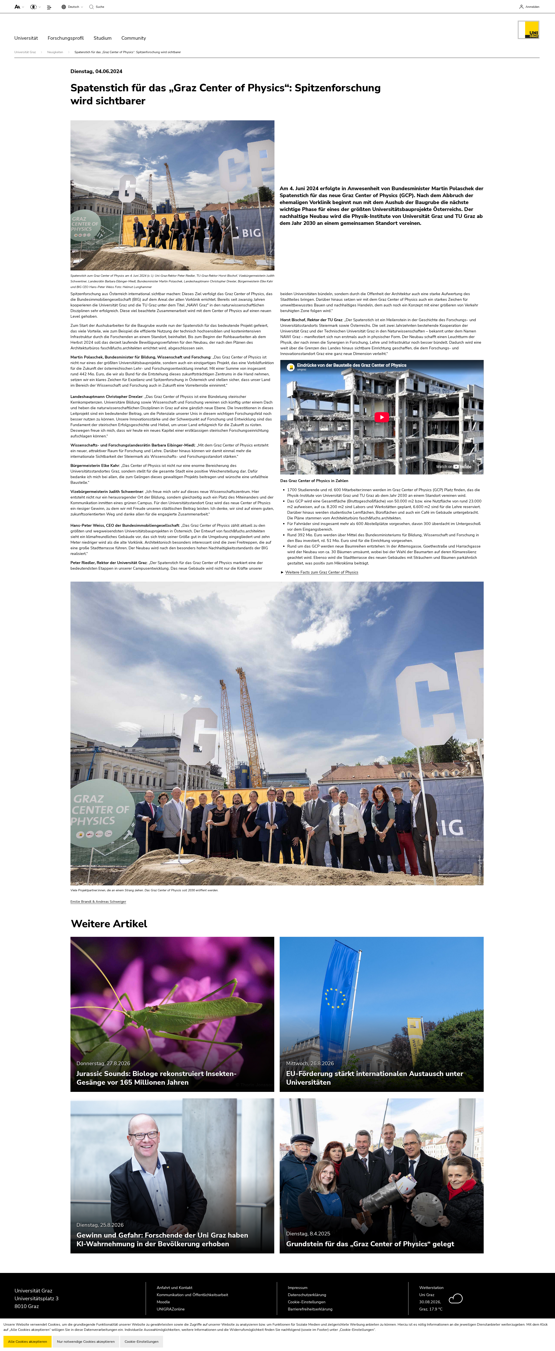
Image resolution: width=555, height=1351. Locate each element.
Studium (103, 38)
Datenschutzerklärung (307, 1294)
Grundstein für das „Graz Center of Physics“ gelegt (370, 1244)
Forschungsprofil (66, 38)
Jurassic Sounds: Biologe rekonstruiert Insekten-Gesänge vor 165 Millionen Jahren (157, 1078)
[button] (18, 6)
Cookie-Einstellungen (306, 1302)
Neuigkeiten (55, 52)
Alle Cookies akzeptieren (27, 1341)
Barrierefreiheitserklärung (310, 1309)
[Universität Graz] (528, 31)
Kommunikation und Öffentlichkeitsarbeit (192, 1294)
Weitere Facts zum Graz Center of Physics (321, 572)
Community (133, 38)
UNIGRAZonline (171, 1309)
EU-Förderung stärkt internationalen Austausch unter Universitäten (374, 1078)
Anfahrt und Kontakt (174, 1287)
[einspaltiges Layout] (50, 6)
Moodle (163, 1302)
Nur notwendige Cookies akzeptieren (86, 1341)
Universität (26, 38)
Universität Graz (25, 52)
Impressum (297, 1287)
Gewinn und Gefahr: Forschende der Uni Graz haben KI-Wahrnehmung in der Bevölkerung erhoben (162, 1240)
